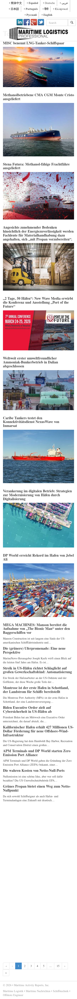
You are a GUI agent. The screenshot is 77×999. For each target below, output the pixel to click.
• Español (32, 3)
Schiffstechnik (61, 991)
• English (47, 15)
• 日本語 (14, 9)
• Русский (31, 15)
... (50, 966)
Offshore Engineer (13, 995)
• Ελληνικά (60, 9)
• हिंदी (45, 9)
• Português (31, 9)
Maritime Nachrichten (38, 991)
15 (58, 966)
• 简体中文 (15, 3)
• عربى (64, 3)
